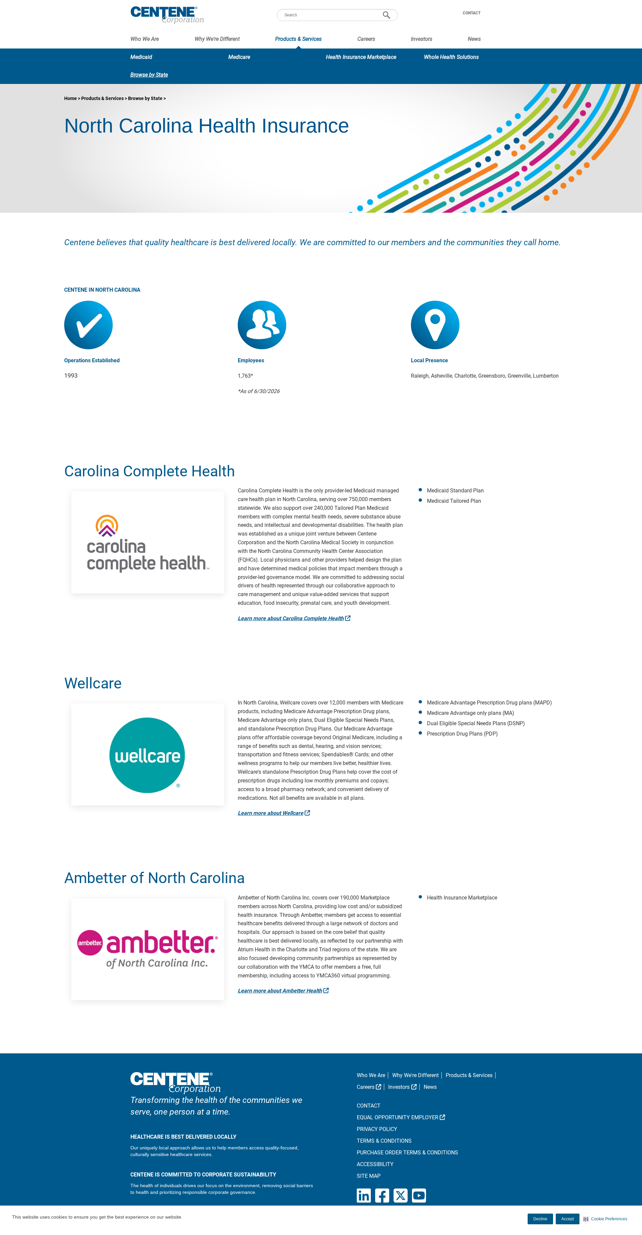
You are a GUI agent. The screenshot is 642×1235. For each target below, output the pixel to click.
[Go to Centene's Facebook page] (384, 1196)
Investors (421, 39)
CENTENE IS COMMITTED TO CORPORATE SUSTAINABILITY (203, 1174)
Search (386, 15)
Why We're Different (217, 39)
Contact (471, 13)
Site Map (369, 1176)
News (474, 39)
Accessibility (375, 1164)
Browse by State (149, 75)
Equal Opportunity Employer (420, 1117)
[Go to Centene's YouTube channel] (419, 1196)
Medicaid (141, 57)
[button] (605, 1219)
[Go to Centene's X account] (403, 1196)
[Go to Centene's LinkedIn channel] (366, 1196)
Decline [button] (540, 1219)
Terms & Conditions (384, 1141)
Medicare (239, 57)
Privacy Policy (377, 1129)
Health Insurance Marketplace (361, 57)
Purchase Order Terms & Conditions (407, 1152)
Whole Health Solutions (451, 57)
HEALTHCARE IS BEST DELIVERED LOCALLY (183, 1137)
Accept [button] (567, 1219)
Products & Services (298, 39)
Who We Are (144, 39)
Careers (366, 39)
